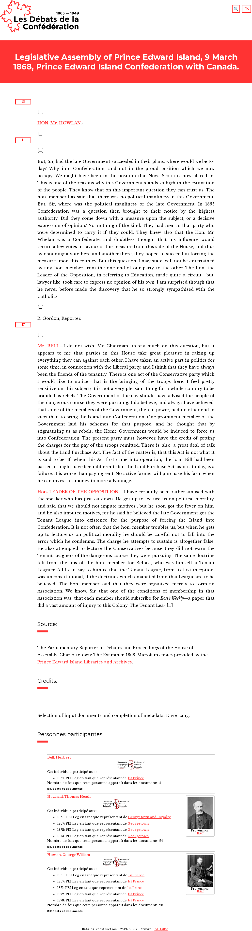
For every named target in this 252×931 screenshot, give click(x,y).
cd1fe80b (161, 929)
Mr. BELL (48, 345)
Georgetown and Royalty (149, 817)
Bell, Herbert (59, 757)
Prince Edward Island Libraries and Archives (84, 662)
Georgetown (138, 823)
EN (246, 8)
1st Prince (136, 778)
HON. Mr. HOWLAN (59, 122)
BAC (200, 833)
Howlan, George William (68, 855)
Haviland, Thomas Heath (69, 796)
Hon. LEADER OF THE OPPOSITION (77, 491)
